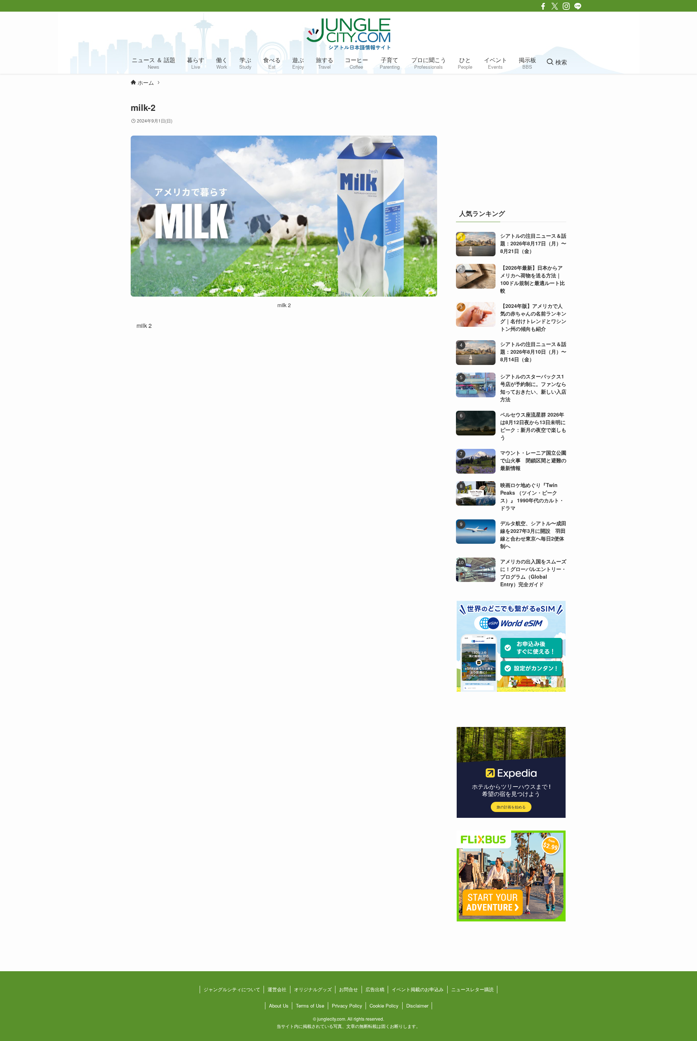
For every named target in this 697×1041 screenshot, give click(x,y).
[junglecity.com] (348, 33)
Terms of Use (310, 1005)
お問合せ (348, 989)
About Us (279, 1005)
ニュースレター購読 (472, 989)
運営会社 (277, 989)
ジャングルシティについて (232, 989)
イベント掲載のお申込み (418, 989)
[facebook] (543, 6)
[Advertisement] (511, 146)
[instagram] (566, 6)
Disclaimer (417, 1005)
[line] (578, 6)
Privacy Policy (347, 1005)
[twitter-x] (555, 6)
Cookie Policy (384, 1005)
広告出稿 (375, 989)
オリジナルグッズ (313, 989)
